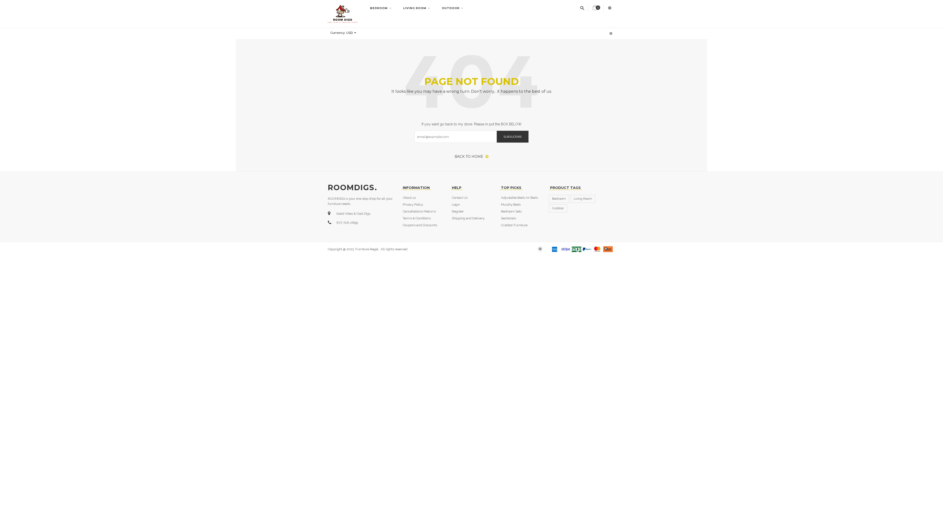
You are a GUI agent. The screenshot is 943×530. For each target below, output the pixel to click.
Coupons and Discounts (420, 225)
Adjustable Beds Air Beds (519, 197)
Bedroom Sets (511, 211)
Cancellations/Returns (419, 211)
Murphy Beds (511, 204)
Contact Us (460, 197)
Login (456, 204)
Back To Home (469, 156)
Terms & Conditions (417, 218)
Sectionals (508, 218)
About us (409, 197)
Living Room (415, 8)
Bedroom (379, 8)
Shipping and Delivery (468, 218)
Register (458, 211)
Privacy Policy (413, 204)
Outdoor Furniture (514, 225)
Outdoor (451, 8)
